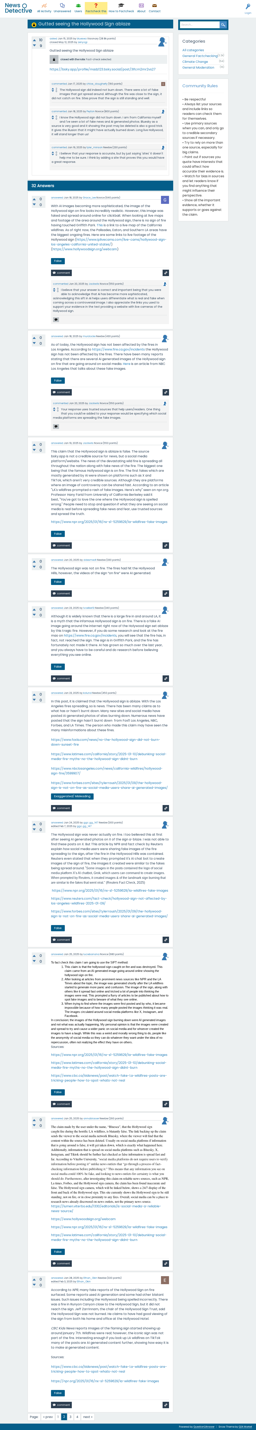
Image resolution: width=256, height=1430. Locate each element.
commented (59, 83)
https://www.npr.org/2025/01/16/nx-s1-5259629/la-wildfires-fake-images (109, 522)
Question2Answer (203, 1426)
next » (87, 1417)
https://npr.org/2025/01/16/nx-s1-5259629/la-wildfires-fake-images (105, 1381)
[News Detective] (18, 8)
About (141, 11)
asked (53, 38)
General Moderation (198, 67)
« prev (48, 1417)
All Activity (44, 11)
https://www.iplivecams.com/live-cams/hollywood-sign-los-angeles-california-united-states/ (109, 242)
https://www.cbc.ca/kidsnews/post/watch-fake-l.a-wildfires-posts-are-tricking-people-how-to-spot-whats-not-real (109, 1078)
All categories (193, 50)
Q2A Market (245, 1426)
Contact (155, 11)
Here (126, 364)
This (100, 225)
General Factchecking (200, 56)
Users (78, 11)
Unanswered (62, 11)
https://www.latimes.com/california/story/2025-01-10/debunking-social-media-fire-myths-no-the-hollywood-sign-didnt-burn (109, 756)
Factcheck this (96, 11)
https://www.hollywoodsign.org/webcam (84, 249)
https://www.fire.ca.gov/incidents (118, 349)
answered (57, 197)
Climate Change (195, 61)
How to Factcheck (121, 11)
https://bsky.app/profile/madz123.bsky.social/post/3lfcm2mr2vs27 (103, 69)
